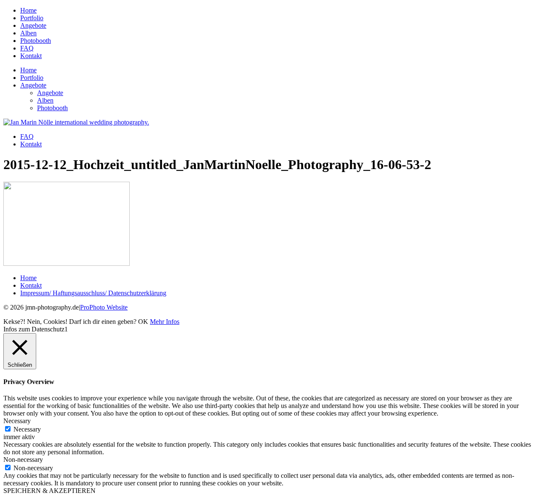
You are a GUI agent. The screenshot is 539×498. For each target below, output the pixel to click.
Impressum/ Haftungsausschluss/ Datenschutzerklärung (93, 293)
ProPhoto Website (104, 307)
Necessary (27, 429)
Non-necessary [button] (23, 459)
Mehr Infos (164, 321)
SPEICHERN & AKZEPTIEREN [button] (49, 490)
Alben (28, 33)
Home (28, 10)
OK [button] (143, 321)
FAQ (27, 48)
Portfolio (31, 17)
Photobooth (35, 40)
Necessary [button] (17, 420)
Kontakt (31, 55)
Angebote (33, 25)
